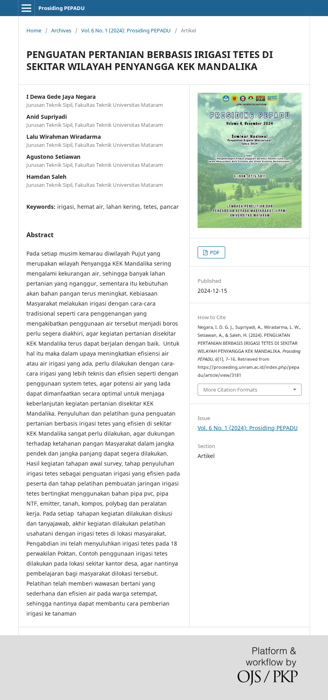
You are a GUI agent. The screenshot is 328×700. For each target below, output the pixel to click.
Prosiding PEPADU (61, 8)
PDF (214, 252)
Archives (61, 30)
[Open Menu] (26, 8)
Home (33, 30)
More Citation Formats (230, 389)
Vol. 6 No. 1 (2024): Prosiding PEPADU (126, 30)
